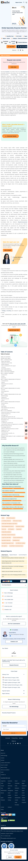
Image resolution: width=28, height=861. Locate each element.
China (9, 783)
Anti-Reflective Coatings (20, 543)
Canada (23, 781)
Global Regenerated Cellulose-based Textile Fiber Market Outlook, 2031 (13, 562)
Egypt (23, 783)
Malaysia (17, 788)
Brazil (16, 781)
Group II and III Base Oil (17, 537)
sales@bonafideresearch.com (9, 838)
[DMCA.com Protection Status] (11, 820)
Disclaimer (7, 738)
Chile (2, 783)
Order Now (13, 67)
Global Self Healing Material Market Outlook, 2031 (13, 557)
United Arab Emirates (17, 802)
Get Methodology (14, 706)
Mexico (23, 788)
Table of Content (5, 354)
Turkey (9, 800)
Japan (9, 788)
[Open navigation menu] (26, 2)
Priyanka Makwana (22, 42)
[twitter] (10, 743)
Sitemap (21, 738)
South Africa (16, 794)
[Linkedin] (13, 260)
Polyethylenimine (16, 540)
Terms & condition (5, 769)
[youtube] (18, 743)
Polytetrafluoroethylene (6, 532)
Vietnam (10, 807)
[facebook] (8, 743)
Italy (2, 788)
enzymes (7, 71)
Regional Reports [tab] (13, 554)
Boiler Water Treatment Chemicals (8, 534)
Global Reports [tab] (5, 554)
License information (5, 762)
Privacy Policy (15, 738)
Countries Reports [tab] (23, 554)
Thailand (3, 800)
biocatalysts (23, 71)
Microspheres (4, 545)
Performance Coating (17, 520)
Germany (10, 785)
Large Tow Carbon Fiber (6, 537)
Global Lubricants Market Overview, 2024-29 (12, 571)
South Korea (23, 794)
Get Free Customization (14, 623)
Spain (2, 797)
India (16, 785)
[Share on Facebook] (18, 50)
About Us (3, 753)
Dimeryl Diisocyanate (11, 518)
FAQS (2, 772)
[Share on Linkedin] (23, 50)
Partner (2, 760)
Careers (2, 758)
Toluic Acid (4, 529)
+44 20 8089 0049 (8, 599)
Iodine (3, 518)
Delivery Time (5, 674)
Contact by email (8, 606)
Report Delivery (6, 693)
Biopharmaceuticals (22, 222)
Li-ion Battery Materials (6, 520)
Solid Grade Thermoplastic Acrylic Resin (9, 523)
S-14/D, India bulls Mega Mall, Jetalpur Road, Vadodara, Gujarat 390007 (12, 832)
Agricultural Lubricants (6, 540)
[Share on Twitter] (20, 50)
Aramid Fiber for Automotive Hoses (16, 545)
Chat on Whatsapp (8, 593)
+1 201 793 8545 (8, 603)
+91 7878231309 (8, 596)
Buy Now (12, 46)
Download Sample (11, 136)
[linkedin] (15, 743)
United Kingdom (24, 801)
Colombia (17, 783)
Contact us (3, 774)
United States (2, 808)
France (2, 785)
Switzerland (17, 797)
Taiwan (23, 797)
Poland (16, 790)
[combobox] (14, 55)
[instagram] (13, 743)
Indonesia (24, 785)
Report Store (18, 2)
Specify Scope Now (14, 330)
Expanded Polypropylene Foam (7, 543)
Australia (10, 781)
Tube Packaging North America (8, 526)
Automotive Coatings (20, 526)
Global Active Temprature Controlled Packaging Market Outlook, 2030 (12, 567)
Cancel (10, 857)
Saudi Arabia (9, 794)
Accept (18, 857)
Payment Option (6, 690)
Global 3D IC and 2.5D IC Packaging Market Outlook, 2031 (14, 575)
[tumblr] (20, 743)
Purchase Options (6, 585)
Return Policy (4, 767)
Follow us (14, 741)
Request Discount (14, 665)
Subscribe (13, 733)
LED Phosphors (11, 529)
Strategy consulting (6, 310)
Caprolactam (18, 529)
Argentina (3, 781)
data (7, 305)
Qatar (23, 790)
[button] (23, 2)
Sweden (9, 797)
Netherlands (3, 790)
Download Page (5, 42)
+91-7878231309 (6, 836)
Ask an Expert (7, 250)
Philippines (10, 790)
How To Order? (4, 765)
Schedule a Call (13, 42)
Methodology (4, 755)
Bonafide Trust (10, 36)
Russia (2, 792)
